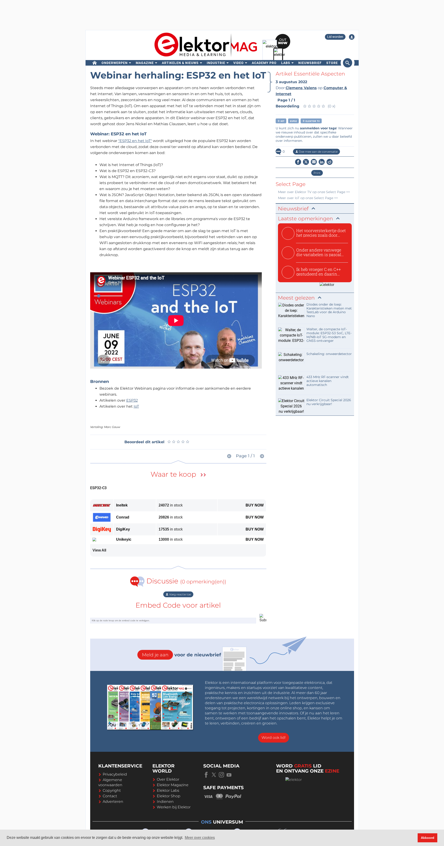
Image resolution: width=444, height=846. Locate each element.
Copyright (112, 790)
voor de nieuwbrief (181, 655)
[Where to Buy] (203, 475)
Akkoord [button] (427, 838)
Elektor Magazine (172, 785)
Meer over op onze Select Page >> (314, 192)
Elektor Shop (168, 796)
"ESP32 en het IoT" (135, 141)
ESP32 (132, 400)
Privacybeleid (115, 774)
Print (317, 173)
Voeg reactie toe (179, 594)
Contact (110, 796)
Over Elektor (168, 779)
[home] (95, 62)
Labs (285, 63)
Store (332, 63)
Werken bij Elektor (174, 807)
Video (238, 63)
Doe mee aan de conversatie (318, 151)
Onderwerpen (115, 63)
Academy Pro (264, 63)
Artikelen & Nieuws (180, 63)
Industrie (216, 63)
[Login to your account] (352, 37)
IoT (136, 406)
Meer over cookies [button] (200, 838)
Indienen (165, 801)
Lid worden (335, 37)
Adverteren (113, 801)
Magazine (145, 63)
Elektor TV (312, 121)
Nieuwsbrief (310, 63)
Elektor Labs (168, 790)
